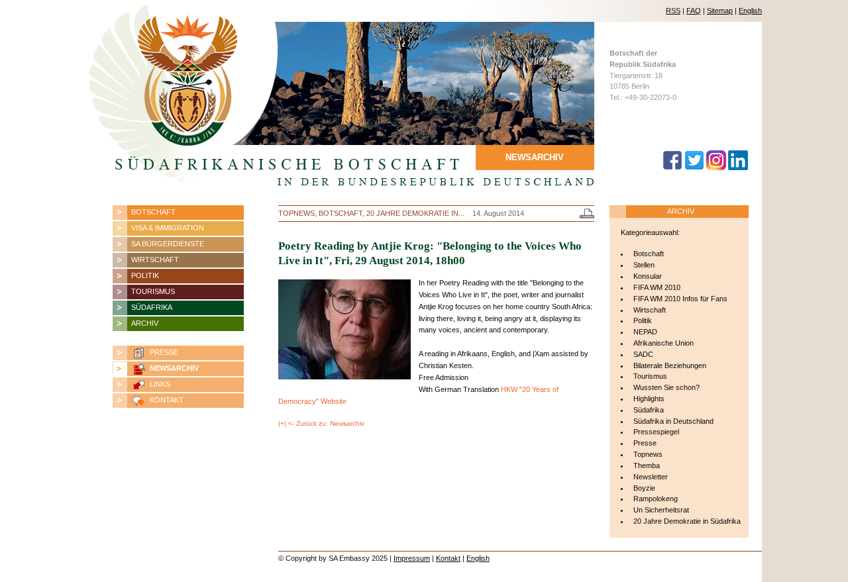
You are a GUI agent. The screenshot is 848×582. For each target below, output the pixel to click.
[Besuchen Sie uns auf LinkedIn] (738, 167)
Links (160, 384)
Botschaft (153, 212)
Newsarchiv (174, 368)
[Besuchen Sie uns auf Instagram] (716, 167)
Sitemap (720, 11)
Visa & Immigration (167, 228)
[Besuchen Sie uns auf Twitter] (694, 167)
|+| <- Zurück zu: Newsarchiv (321, 423)
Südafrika (151, 307)
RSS (673, 11)
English (750, 11)
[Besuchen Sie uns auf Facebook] (672, 167)
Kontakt (167, 400)
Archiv (144, 323)
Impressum (412, 558)
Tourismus (153, 291)
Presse (164, 352)
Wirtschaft (155, 260)
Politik (145, 275)
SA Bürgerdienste (167, 244)
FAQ (693, 11)
